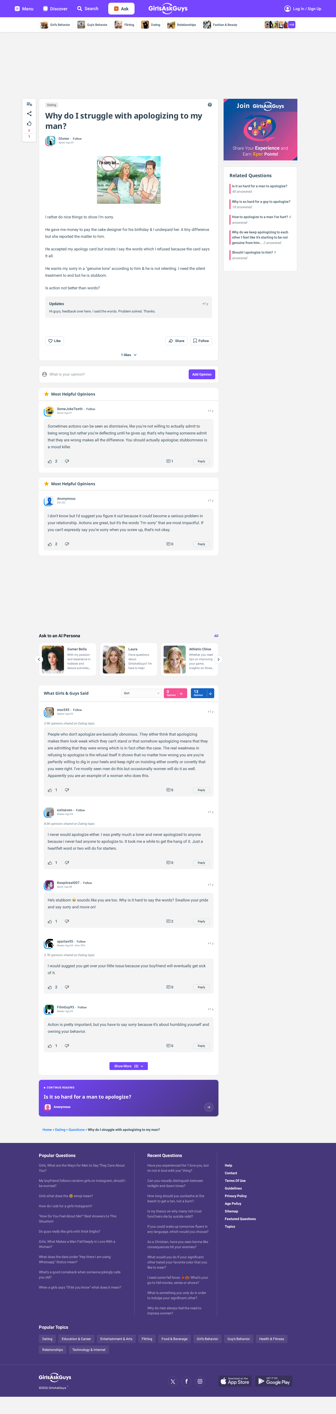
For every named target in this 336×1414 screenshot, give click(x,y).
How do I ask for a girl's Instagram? (65, 1206)
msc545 (63, 710)
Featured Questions (240, 1219)
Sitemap (231, 1211)
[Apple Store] (236, 1381)
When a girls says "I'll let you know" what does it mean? (80, 1287)
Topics (230, 1226)
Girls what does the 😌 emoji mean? (66, 1196)
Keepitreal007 (68, 883)
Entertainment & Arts (116, 1339)
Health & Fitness (271, 1339)
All (216, 636)
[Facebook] (186, 1381)
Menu (27, 8)
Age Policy (233, 1204)
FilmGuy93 (65, 1007)
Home (47, 1130)
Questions (77, 1130)
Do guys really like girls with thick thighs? (69, 1231)
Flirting (129, 25)
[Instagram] (200, 1381)
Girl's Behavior (60, 25)
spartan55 (65, 941)
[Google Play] (275, 1381)
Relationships (186, 25)
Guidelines (233, 1188)
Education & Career (76, 1339)
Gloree (64, 138)
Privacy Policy (236, 1196)
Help (228, 1165)
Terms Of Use (235, 1181)
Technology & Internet (89, 1350)
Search (91, 8)
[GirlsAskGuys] (55, 1381)
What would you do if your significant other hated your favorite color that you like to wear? (177, 1262)
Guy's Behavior (97, 25)
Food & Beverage (174, 1339)
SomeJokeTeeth (70, 409)
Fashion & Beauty (225, 25)
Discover (58, 8)
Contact (231, 1173)
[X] (173, 1381)
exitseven (64, 810)
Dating (155, 25)
